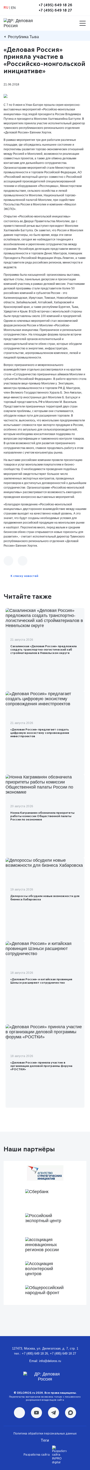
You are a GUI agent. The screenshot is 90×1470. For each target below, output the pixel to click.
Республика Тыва (23, 37)
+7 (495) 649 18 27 (55, 10)
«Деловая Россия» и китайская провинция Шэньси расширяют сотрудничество (41, 981)
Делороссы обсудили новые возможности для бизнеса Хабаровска (44, 898)
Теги (45, 1440)
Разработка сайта (37, 1454)
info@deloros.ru (50, 1361)
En (13, 7)
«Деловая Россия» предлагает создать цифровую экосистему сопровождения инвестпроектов (39, 733)
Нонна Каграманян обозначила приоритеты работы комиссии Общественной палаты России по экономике (42, 816)
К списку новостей (24, 576)
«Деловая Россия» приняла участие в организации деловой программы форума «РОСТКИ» (41, 1066)
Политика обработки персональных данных (45, 1433)
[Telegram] (22, 561)
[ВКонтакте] (8, 561)
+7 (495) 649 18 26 (55, 5)
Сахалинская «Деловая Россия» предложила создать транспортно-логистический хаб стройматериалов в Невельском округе (43, 650)
